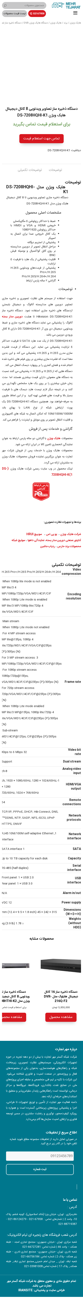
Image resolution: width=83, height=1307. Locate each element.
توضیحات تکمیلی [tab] (30, 170)
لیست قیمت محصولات (15, 14)
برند (65, 23)
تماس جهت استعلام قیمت (41, 138)
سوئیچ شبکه (18, 540)
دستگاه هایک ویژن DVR (36, 23)
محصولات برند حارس (69, 546)
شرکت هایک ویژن (70, 534)
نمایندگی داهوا (36, 540)
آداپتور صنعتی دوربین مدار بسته (63, 540)
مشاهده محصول (61, 1017)
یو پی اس (51, 534)
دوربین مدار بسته (12, 316)
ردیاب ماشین (47, 546)
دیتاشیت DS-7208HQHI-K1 (64, 150)
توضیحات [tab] (55, 170)
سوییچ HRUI (34, 534)
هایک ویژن (75, 23)
